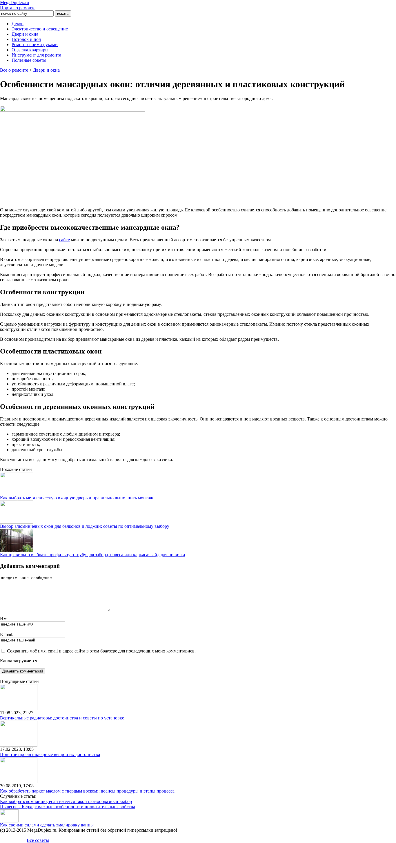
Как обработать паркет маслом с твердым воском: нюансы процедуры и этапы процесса (87, 790)
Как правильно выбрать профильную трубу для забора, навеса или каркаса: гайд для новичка (92, 554)
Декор (17, 23)
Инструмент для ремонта (36, 54)
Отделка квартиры (30, 49)
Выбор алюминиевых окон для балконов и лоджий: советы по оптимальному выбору (84, 526)
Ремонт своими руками (35, 44)
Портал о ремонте (17, 5)
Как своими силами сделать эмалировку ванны (47, 824)
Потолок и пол (26, 39)
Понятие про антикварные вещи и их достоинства (50, 754)
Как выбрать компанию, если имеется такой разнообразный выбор (66, 801)
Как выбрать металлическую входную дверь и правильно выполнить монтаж (76, 497)
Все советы (38, 840)
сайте (64, 239)
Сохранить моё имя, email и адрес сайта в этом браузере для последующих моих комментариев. (101, 650)
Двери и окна (25, 34)
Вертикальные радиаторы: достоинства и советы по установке (62, 717)
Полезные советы (29, 60)
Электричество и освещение (40, 28)
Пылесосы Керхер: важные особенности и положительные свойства (67, 806)
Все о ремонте (14, 70)
